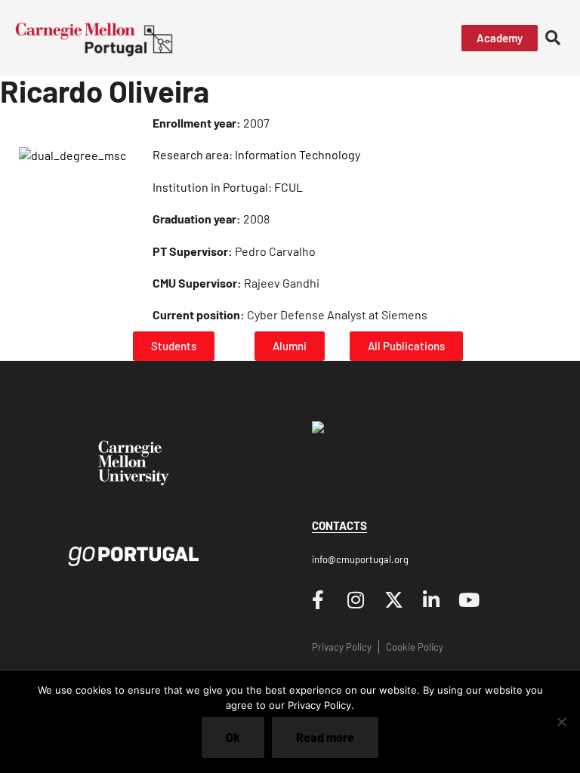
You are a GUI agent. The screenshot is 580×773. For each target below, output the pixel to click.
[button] (415, 37)
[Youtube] (469, 600)
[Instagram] (356, 600)
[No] (561, 721)
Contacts (339, 525)
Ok (233, 737)
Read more (325, 737)
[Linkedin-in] (431, 600)
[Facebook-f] (318, 600)
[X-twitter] (393, 600)
